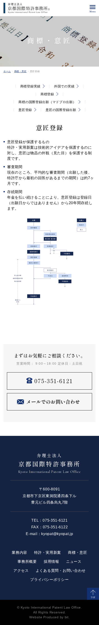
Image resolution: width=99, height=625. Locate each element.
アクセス (21, 571)
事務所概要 (27, 561)
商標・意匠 (20, 71)
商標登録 (47, 94)
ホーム (7, 71)
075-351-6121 (55, 520)
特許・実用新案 (47, 552)
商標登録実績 (30, 86)
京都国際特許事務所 (49, 463)
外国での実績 (64, 86)
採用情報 (51, 561)
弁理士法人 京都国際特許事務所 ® (26, 8)
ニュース (74, 561)
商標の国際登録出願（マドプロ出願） (47, 102)
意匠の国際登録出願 (61, 110)
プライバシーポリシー (49, 580)
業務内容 (19, 552)
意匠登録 (25, 110)
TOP (93, 597)
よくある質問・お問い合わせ (61, 571)
